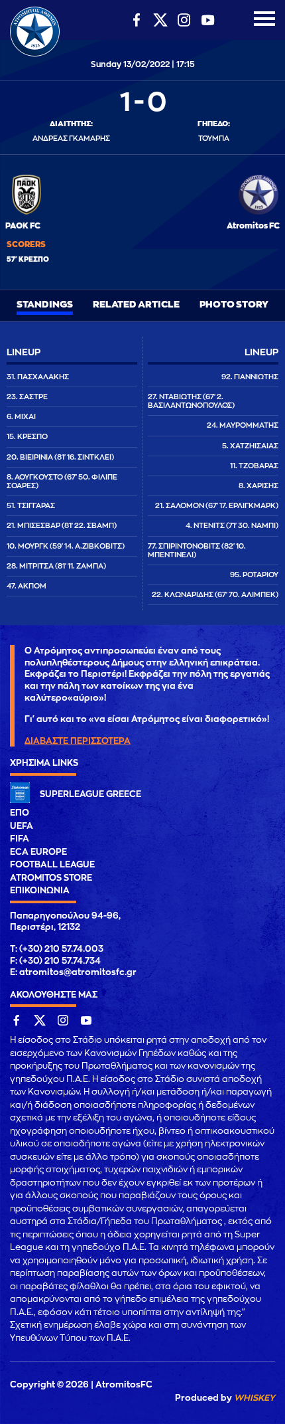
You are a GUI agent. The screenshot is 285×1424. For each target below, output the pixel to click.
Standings (45, 304)
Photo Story (234, 304)
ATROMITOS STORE (51, 877)
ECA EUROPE (38, 851)
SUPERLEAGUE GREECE (90, 794)
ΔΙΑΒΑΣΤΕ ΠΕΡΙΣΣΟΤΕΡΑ (78, 741)
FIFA (19, 838)
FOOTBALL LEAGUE (52, 864)
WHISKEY (254, 1397)
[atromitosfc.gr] (35, 54)
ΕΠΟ (19, 812)
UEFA (21, 826)
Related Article (136, 304)
